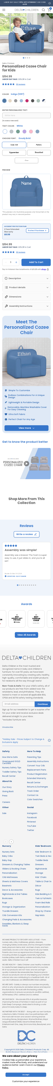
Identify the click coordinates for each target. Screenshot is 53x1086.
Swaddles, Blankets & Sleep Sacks (15, 924)
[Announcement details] (49, 741)
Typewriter (14, 152)
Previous (6, 841)
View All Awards (26, 634)
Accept (25, 1074)
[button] (26, 464)
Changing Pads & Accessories (17, 919)
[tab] (23, 58)
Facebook (32, 817)
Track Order (33, 791)
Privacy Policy (26, 1052)
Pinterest (31, 821)
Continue (43, 704)
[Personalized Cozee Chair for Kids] (4, 100)
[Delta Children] (26, 658)
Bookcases (7, 898)
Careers (6, 802)
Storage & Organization (13, 906)
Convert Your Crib (36, 765)
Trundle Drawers (10, 911)
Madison (39, 145)
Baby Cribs (7, 856)
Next (12, 841)
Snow (26, 160)
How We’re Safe (10, 757)
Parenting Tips (34, 757)
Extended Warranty (36, 778)
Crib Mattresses (10, 877)
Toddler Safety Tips (11, 771)
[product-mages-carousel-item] (26, 34)
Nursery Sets (8, 851)
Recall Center (9, 776)
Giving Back (8, 791)
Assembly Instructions (38, 761)
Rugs (4, 902)
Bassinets (6, 885)
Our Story (7, 787)
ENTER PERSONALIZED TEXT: (15, 110)
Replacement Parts (36, 769)
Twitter (30, 830)
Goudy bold (14, 145)
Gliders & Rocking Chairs (14, 868)
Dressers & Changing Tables (16, 864)
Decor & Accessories (12, 889)
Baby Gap (7, 860)
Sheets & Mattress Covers (15, 881)
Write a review (24, 534)
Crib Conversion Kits (12, 915)
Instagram (32, 813)
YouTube (31, 826)
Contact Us (32, 795)
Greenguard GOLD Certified (11, 762)
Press (4, 795)
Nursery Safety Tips (11, 767)
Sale (4, 813)
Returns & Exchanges (37, 786)
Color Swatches (35, 799)
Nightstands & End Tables (14, 894)
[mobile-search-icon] (43, 10)
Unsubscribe (7, 727)
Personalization (9, 873)
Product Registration (37, 774)
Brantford (39, 153)
